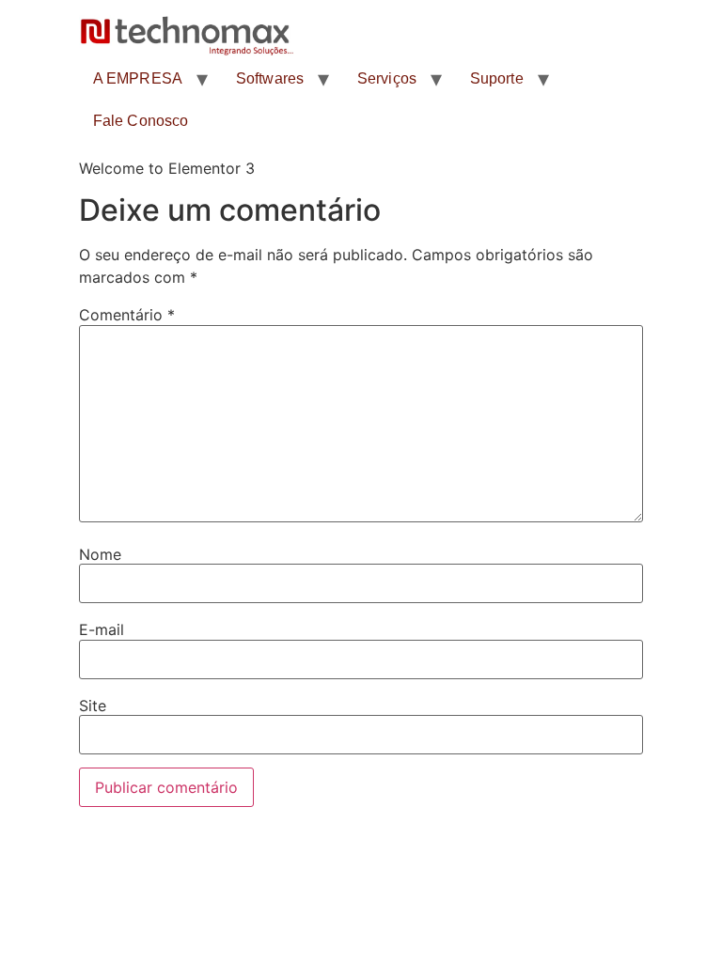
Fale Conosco (140, 121)
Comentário (127, 314)
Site (92, 705)
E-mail (101, 629)
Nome (100, 554)
